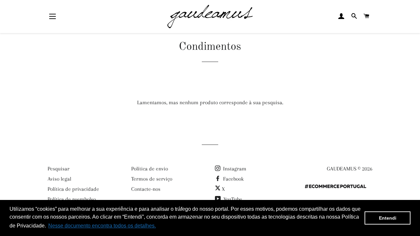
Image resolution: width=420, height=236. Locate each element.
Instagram (234, 169)
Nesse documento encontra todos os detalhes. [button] (102, 225)
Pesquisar (59, 169)
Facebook (233, 179)
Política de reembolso (72, 199)
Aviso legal (59, 179)
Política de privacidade (73, 189)
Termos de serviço (151, 179)
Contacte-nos (145, 189)
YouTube (232, 199)
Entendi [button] (387, 218)
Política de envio (149, 169)
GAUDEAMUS (341, 169)
